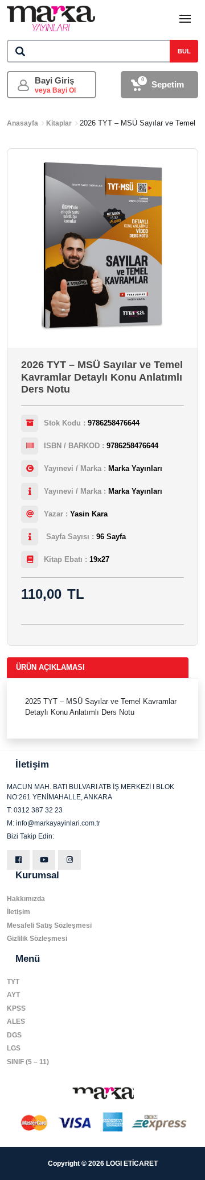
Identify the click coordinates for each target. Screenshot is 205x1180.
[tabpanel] (102, 708)
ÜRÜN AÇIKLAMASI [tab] (50, 667)
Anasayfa (22, 123)
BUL (184, 51)
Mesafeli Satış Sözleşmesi (49, 925)
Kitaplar (59, 123)
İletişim (18, 912)
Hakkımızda (26, 899)
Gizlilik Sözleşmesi (37, 939)
